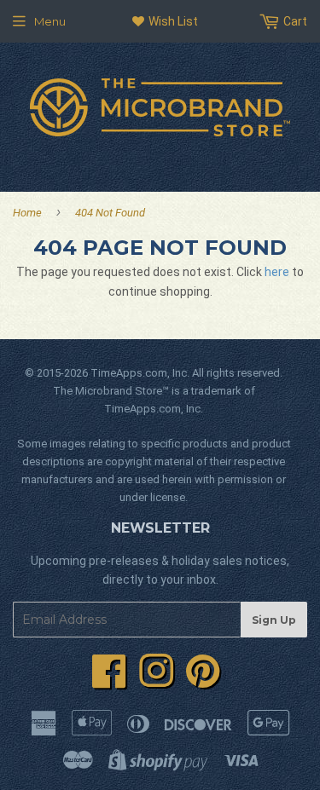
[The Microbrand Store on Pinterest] (203, 681)
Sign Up (274, 620)
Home (27, 212)
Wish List (172, 21)
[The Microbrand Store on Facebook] (109, 681)
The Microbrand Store (107, 390)
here (277, 272)
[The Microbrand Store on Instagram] (156, 681)
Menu (50, 21)
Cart (294, 21)
